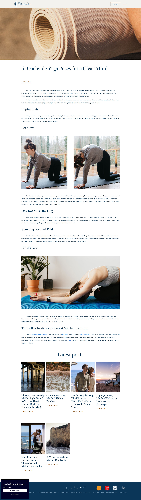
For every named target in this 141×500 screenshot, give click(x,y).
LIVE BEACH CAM (85, 492)
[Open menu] (125, 4)
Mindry (70, 340)
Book (115, 4)
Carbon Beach (64, 334)
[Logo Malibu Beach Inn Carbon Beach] (22, 4)
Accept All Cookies (15, 490)
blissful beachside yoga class (39, 334)
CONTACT (74, 492)
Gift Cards (123, 492)
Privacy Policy (111, 492)
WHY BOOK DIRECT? (45, 492)
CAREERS (96, 492)
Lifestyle (26, 81)
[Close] (26, 481)
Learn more (27, 411)
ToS (102, 492)
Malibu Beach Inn (84, 334)
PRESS (56, 492)
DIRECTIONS (65, 492)
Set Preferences (15, 494)
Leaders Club (31, 492)
